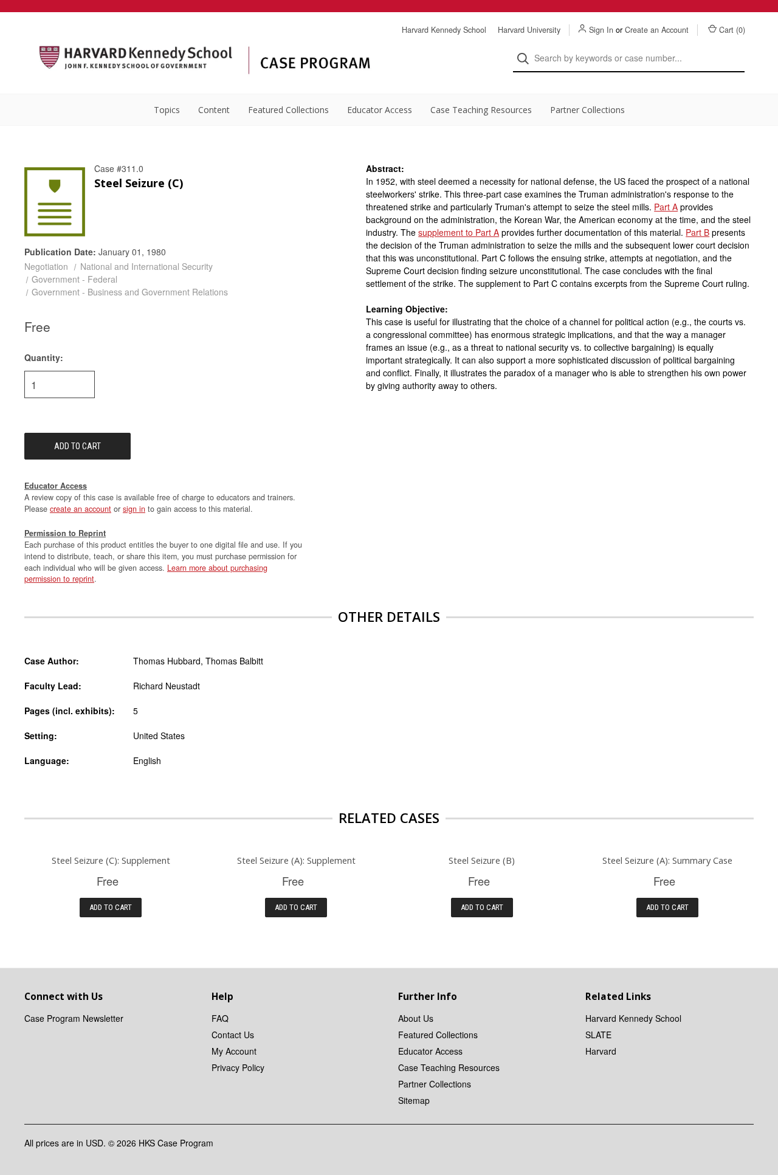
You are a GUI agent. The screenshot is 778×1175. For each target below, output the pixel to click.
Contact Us (233, 1035)
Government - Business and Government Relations (130, 292)
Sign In (601, 29)
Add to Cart (110, 907)
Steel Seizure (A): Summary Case (667, 860)
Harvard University (529, 29)
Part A (666, 207)
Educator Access (379, 109)
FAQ (220, 1018)
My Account (234, 1051)
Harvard (600, 1051)
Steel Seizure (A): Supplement (296, 860)
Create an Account (657, 29)
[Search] (526, 58)
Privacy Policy (238, 1067)
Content (214, 109)
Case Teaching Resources (481, 109)
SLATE (598, 1035)
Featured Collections (288, 109)
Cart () (732, 29)
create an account (80, 508)
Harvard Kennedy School (444, 29)
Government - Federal (74, 279)
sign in (134, 508)
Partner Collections (587, 109)
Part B (697, 232)
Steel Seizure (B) (482, 860)
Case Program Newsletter (73, 1018)
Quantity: (43, 357)
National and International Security (146, 266)
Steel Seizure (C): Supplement (111, 860)
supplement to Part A (458, 232)
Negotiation (46, 266)
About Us (415, 1018)
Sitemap (414, 1100)
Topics (167, 109)
